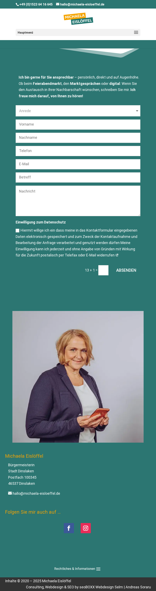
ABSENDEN (126, 270)
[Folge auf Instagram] (86, 528)
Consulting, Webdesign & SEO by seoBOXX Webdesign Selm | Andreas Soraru (88, 587)
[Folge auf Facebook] (69, 528)
